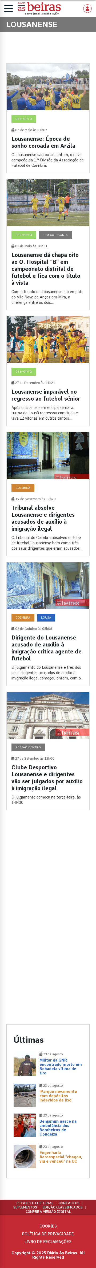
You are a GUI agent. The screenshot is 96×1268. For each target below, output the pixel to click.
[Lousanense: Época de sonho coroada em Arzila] (48, 118)
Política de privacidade (48, 1234)
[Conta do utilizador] (87, 8)
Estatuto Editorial (35, 1203)
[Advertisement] (48, 871)
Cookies (48, 1226)
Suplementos (25, 1207)
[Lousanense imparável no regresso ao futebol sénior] (48, 371)
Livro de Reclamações (48, 1242)
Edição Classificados (63, 1207)
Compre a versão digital (48, 1211)
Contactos (69, 1203)
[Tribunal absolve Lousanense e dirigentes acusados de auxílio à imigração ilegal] (48, 494)
